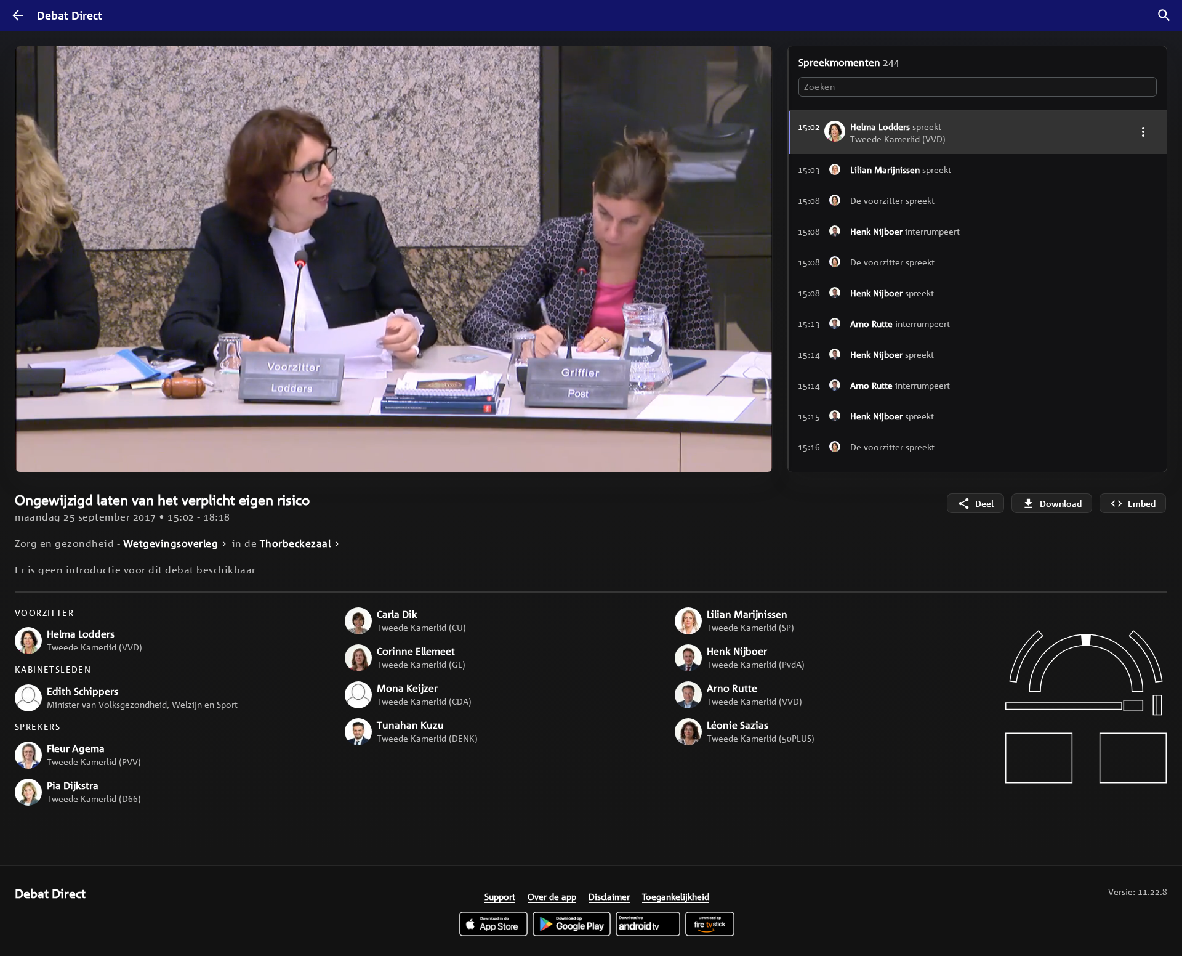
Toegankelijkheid (675, 896)
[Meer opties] (1143, 131)
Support (499, 896)
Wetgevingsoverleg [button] (171, 543)
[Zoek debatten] (1164, 15)
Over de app (552, 896)
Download (1061, 503)
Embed (1142, 503)
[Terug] (18, 15)
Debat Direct (69, 15)
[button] (978, 169)
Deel (984, 503)
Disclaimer (609, 896)
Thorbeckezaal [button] (295, 543)
